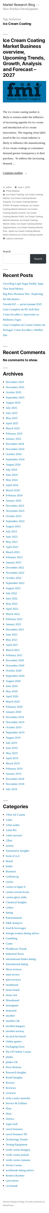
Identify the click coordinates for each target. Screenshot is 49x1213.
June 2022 (12, 598)
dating (9, 912)
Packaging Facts (15, 1046)
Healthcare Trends (16, 949)
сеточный (12, 1186)
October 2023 (13, 516)
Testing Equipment (16, 1144)
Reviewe (11, 1088)
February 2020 (14, 707)
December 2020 (15, 660)
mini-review (13, 974)
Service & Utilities (16, 1103)
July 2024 (11, 469)
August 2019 (13, 737)
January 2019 (13, 774)
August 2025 (13, 402)
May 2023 (12, 542)
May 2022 (12, 604)
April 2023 (12, 547)
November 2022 (15, 573)
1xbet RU (11, 830)
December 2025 (15, 382)
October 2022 (13, 578)
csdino (9, 907)
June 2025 (12, 413)
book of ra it (13, 856)
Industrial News (15, 954)
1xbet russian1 (14, 835)
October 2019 (13, 727)
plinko (9, 1057)
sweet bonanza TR (16, 1134)
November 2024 (15, 449)
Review (10, 1083)
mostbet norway (15, 1031)
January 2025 (13, 439)
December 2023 (15, 506)
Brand (9, 861)
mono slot (11, 995)
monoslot (11, 1010)
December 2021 (15, 629)
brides (9, 866)
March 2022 (13, 614)
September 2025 (15, 397)
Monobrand (12, 1000)
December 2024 (15, 444)
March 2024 (13, 490)
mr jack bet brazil (16, 1036)
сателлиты (12, 1180)
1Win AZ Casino (15, 815)
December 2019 (15, 717)
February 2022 (14, 619)
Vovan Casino (14, 1165)
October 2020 (13, 670)
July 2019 (11, 743)
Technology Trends (17, 1139)
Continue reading (15, 173)
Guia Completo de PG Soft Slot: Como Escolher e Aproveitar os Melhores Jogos (21, 315)
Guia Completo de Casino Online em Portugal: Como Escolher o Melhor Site (24, 330)
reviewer (11, 1093)
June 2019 (12, 748)
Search (7, 251)
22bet (9, 840)
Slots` (9, 1114)
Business (11, 871)
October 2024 (13, 454)
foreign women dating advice (22, 933)
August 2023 (13, 526)
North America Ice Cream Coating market (23, 235)
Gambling (11, 938)
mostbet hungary (15, 1026)
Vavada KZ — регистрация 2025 (22, 304)
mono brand (12, 990)
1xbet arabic (13, 825)
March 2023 (13, 552)
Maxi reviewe (14, 969)
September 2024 (15, 459)
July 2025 (11, 408)
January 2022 (13, 624)
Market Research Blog (19, 5)
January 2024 (13, 500)
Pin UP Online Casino (18, 1052)
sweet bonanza (14, 1129)
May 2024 (12, 480)
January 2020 (13, 712)
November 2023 (15, 511)
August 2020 (13, 681)
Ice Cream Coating (15, 194)
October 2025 (13, 392)
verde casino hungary (18, 1150)
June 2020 (12, 686)
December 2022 (15, 567)
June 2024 (12, 475)
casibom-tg (12, 876)
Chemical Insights (16, 902)
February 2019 (14, 768)
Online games (14, 1041)
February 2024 (14, 495)
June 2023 (12, 536)
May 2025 (12, 418)
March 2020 (13, 701)
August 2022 (13, 588)
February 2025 (14, 433)
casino (9, 882)
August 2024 (13, 464)
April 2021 (12, 645)
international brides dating (21, 959)
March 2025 (13, 428)
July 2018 (11, 789)
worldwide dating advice (20, 1170)
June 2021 (12, 634)
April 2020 (12, 696)
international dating (17, 964)
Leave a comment (14, 238)
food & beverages (16, 928)
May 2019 (12, 753)
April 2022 (12, 609)
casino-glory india (16, 897)
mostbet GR (13, 1021)
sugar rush (12, 1124)
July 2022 (11, 593)
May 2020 (12, 691)
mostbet (10, 1015)
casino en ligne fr (15, 887)
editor (9, 187)
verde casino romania (18, 1160)
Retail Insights (14, 1077)
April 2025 (12, 423)
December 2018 (15, 779)
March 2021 (13, 650)
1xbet (9, 820)
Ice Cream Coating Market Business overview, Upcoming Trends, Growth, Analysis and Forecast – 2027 (24, 57)
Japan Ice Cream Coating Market (24, 231)
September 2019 (15, 732)
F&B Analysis (14, 923)
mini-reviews (13, 979)
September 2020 (15, 676)
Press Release (12, 191)
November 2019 (15, 722)
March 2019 (13, 763)
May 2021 (12, 640)
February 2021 (14, 655)
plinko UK (12, 1062)
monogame (12, 1005)
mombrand (12, 985)
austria (9, 845)
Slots (8, 1108)
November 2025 (15, 387)
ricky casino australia (18, 1098)
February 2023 (14, 557)
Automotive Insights (17, 851)
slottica (10, 1119)
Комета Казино (15, 1175)
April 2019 (12, 758)
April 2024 (12, 485)
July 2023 (11, 531)
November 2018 (15, 784)
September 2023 (15, 521)
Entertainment (14, 918)
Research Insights (16, 1072)
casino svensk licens (17, 892)
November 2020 (15, 665)
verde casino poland (17, 1155)
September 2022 (15, 583)
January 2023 (13, 562)
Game (9, 943)
